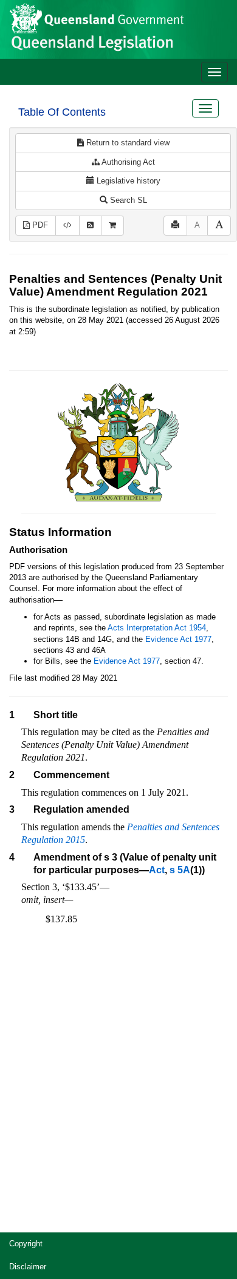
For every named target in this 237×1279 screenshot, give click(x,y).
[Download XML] (67, 226)
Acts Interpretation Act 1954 (157, 627)
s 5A (180, 870)
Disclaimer (27, 1266)
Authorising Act (127, 162)
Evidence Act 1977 (178, 639)
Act (157, 870)
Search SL (127, 200)
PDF (39, 225)
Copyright (26, 1243)
